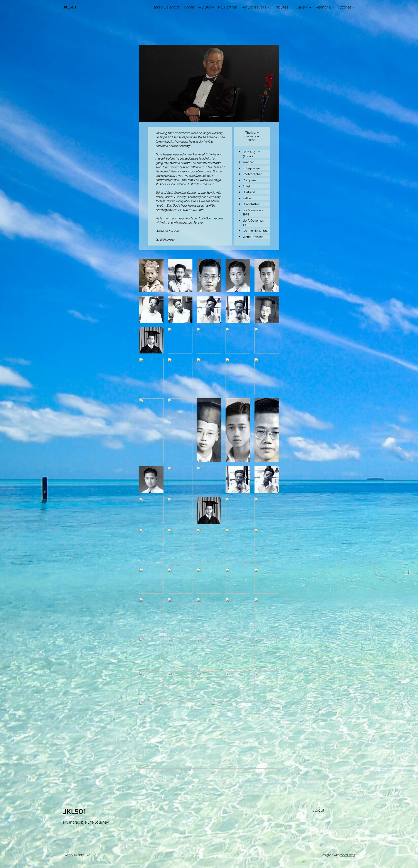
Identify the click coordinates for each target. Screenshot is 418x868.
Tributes (281, 7)
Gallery (302, 7)
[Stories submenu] (353, 7)
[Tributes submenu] (290, 7)
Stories (345, 7)
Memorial (323, 7)
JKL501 (69, 7)
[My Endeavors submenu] (268, 7)
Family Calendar (166, 7)
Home (189, 7)
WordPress (347, 855)
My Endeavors (253, 7)
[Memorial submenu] (333, 7)
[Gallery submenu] (310, 7)
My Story (206, 7)
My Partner (227, 7)
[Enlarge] (158, 264)
